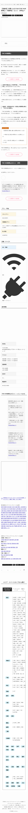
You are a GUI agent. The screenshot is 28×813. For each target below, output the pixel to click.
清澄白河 (19, 639)
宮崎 (14, 558)
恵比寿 (14, 508)
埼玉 (10, 543)
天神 (18, 776)
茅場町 (9, 512)
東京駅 (5, 507)
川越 (21, 687)
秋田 (13, 539)
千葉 (8, 543)
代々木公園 (19, 518)
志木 (25, 687)
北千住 (24, 514)
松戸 (14, 679)
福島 (18, 539)
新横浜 (14, 666)
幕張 (22, 681)
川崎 (14, 660)
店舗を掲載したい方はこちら (20, 805)
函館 (21, 738)
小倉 (14, 778)
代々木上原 (12, 520)
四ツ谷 (7, 524)
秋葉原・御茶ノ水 (21, 605)
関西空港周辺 (16, 706)
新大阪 (18, 702)
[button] (5, 570)
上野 (17, 508)
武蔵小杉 (23, 660)
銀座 (10, 507)
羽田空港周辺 (19, 514)
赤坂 (11, 510)
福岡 (2, 558)
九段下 (15, 522)
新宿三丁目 (6, 508)
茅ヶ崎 (18, 670)
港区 (5, 526)
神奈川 (5, 543)
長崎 (7, 558)
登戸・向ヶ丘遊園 (17, 654)
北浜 (14, 704)
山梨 (12, 756)
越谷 (25, 685)
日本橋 (5, 518)
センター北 (20, 666)
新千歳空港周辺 (16, 740)
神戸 (14, 710)
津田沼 (22, 677)
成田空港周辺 (16, 681)
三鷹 (7, 516)
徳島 (7, 555)
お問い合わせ (4, 808)
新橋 (19, 508)
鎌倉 (14, 668)
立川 (7, 514)
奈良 (9, 551)
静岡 (12, 547)
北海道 (2, 539)
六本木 (13, 507)
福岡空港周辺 (20, 778)
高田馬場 (24, 516)
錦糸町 (20, 510)
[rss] (14, 799)
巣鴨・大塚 (20, 507)
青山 (10, 526)
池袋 (16, 507)
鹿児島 (17, 558)
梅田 (14, 702)
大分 (12, 558)
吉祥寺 (9, 516)
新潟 (2, 547)
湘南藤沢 (22, 668)
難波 (22, 702)
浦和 (21, 685)
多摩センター (7, 528)
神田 (2, 522)
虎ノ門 (13, 526)
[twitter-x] (12, 799)
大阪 (5, 551)
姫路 (18, 710)
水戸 (14, 691)
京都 (2, 551)
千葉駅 (14, 677)
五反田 (24, 508)
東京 (13, 15)
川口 (18, 685)
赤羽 (19, 526)
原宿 (16, 518)
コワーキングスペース (7, 15)
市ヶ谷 (14, 524)
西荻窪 (16, 512)
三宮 (21, 710)
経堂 (12, 522)
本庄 (14, 687)
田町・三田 (15, 616)
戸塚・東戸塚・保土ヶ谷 (18, 673)
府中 (5, 516)
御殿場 (18, 727)
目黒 (14, 510)
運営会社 (9, 808)
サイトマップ (23, 808)
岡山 (2, 555)
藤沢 (18, 668)
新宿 (2, 507)
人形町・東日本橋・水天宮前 (19, 603)
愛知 (14, 547)
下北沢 (22, 524)
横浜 (22, 664)
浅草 (18, 516)
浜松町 (13, 512)
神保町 (8, 518)
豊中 (18, 704)
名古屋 (14, 722)
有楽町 (16, 510)
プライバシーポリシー (16, 808)
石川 (7, 547)
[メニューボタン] (26, 1)
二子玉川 (18, 524)
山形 (15, 539)
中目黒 (10, 508)
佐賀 (5, 558)
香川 (9, 555)
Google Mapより (6, 190)
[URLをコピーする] (24, 570)
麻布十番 (12, 518)
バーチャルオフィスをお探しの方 (8, 805)
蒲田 (15, 514)
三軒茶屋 (4, 520)
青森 (6, 539)
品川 (22, 508)
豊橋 (19, 722)
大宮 (14, 685)
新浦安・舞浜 (20, 679)
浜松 (14, 727)
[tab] (7, 589)
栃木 (15, 543)
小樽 (18, 738)
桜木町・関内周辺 (22, 662)
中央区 (7, 526)
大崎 (2, 510)
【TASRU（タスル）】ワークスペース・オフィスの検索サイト (14, 801)
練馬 (16, 526)
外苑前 (8, 510)
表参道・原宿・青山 (18, 15)
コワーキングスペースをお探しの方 (14, 803)
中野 (2, 516)
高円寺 (23, 510)
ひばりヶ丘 (14, 516)
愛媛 (12, 555)
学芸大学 (20, 520)
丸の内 (23, 597)
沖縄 (20, 558)
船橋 (19, 677)
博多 (14, 776)
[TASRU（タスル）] (3, 1)
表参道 (20, 512)
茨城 (13, 543)
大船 (14, 670)
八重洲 (10, 524)
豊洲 (2, 518)
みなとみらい (16, 664)
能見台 (14, 662)
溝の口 (18, 660)
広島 (5, 555)
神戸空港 (15, 712)
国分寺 (24, 520)
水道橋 (5, 522)
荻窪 (7, 512)
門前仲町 (9, 522)
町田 (12, 514)
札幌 (14, 738)
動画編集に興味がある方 (8, 806)
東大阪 (22, 706)
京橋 (21, 516)
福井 (9, 547)
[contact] (16, 799)
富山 (5, 547)
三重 (16, 547)
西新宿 (4, 512)
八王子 (9, 514)
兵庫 (7, 551)
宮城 (10, 539)
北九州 (21, 776)
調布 (24, 507)
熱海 (22, 727)
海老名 (22, 670)
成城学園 (23, 630)
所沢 (18, 687)
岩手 (8, 539)
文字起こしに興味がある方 (19, 806)
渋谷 (8, 507)
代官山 (5, 510)
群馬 (18, 543)
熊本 (9, 558)
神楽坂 (16, 520)
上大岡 (14, 671)
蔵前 (8, 520)
